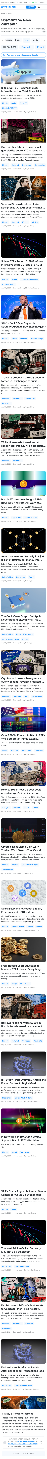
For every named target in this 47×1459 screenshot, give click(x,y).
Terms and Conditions (26, 1441)
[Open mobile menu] (44, 7)
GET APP (31, 7)
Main (3, 13)
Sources (11, 47)
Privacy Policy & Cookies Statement (22, 1444)
